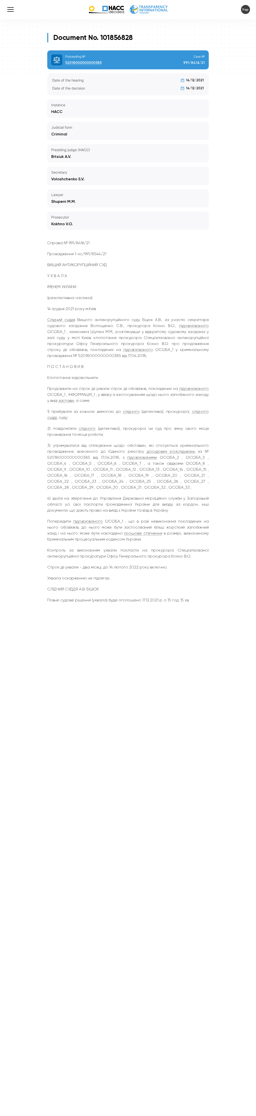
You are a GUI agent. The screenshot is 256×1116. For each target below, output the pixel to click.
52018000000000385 (83, 63)
